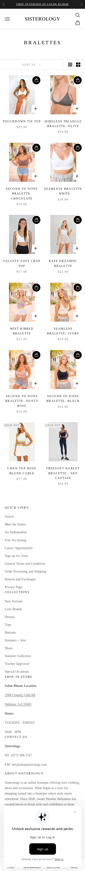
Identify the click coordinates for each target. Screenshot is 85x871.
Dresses (10, 617)
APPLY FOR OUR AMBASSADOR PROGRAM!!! (42, 4)
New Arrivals (13, 601)
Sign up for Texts (16, 556)
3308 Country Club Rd (20, 695)
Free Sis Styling (15, 540)
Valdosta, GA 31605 (18, 704)
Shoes (9, 648)
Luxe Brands (13, 609)
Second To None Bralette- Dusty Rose (21, 401)
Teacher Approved (17, 664)
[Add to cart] (36, 80)
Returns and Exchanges (20, 579)
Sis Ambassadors (16, 532)
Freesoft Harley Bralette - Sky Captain (63, 473)
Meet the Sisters (15, 524)
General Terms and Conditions (25, 563)
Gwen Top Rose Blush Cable (21, 471)
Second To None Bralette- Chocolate (22, 193)
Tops (8, 625)
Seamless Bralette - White (63, 191)
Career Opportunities (19, 548)
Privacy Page (13, 587)
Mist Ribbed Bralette (22, 331)
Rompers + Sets (15, 640)
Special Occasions (17, 671)
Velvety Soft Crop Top (22, 263)
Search (9, 516)
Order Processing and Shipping (25, 571)
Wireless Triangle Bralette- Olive (63, 124)
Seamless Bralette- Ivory (63, 331)
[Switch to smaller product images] (78, 65)
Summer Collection (18, 656)
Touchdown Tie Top (22, 121)
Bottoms (10, 632)
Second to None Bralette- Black (63, 399)
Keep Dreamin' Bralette (63, 263)
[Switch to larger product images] (70, 65)
